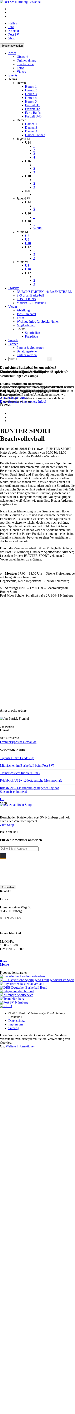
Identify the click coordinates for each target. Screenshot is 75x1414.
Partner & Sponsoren (30, 347)
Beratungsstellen (27, 351)
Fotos (20, 68)
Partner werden (27, 355)
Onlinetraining (26, 60)
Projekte (13, 288)
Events (12, 75)
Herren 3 (31, 94)
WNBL (38, 228)
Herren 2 (31, 90)
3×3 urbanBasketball (30, 295)
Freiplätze (31, 336)
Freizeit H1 (32, 105)
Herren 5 (31, 101)
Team (20, 318)
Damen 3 (31, 127)
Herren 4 (31, 97)
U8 (27, 235)
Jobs (11, 27)
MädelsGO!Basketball (31, 303)
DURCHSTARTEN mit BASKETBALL (44, 291)
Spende (13, 340)
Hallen (12, 23)
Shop (11, 38)
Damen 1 (31, 124)
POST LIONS (26, 299)
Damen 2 (31, 131)
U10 (28, 243)
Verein (12, 306)
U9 (27, 239)
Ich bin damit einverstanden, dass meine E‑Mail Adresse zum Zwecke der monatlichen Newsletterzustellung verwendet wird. (41, 867)
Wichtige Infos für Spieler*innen (38, 321)
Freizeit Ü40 (33, 116)
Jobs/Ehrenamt (26, 314)
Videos (21, 71)
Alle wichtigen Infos (13, 398)
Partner (13, 344)
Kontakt (13, 31)
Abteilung (23, 310)
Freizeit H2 (32, 109)
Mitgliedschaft (26, 325)
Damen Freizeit (35, 135)
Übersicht (23, 56)
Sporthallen (32, 332)
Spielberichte (25, 64)
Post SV (13, 34)
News (12, 53)
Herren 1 (31, 86)
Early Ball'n (33, 112)
